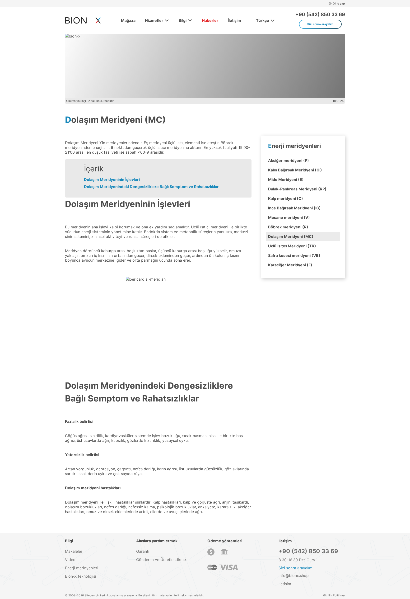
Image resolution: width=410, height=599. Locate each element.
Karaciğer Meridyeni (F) (290, 265)
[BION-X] (83, 20)
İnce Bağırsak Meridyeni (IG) (294, 208)
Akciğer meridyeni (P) (288, 160)
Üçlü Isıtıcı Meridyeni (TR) (292, 246)
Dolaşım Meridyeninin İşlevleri (112, 179)
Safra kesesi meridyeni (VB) (294, 255)
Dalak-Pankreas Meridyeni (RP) (297, 189)
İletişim (234, 20)
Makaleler (73, 551)
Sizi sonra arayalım (320, 24)
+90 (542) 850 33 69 (320, 14)
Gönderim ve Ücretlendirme (161, 559)
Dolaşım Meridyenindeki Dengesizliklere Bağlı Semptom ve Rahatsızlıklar (151, 186)
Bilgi (182, 20)
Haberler (210, 20)
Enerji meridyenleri (294, 145)
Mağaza (128, 20)
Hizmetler (154, 20)
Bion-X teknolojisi (80, 576)
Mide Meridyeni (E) (286, 179)
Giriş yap (339, 3)
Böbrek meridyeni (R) (288, 227)
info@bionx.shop (294, 575)
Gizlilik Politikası (334, 595)
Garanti (142, 551)
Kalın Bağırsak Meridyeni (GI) (295, 170)
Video (70, 559)
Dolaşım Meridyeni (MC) (290, 236)
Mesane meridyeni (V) (289, 217)
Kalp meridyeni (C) (285, 198)
